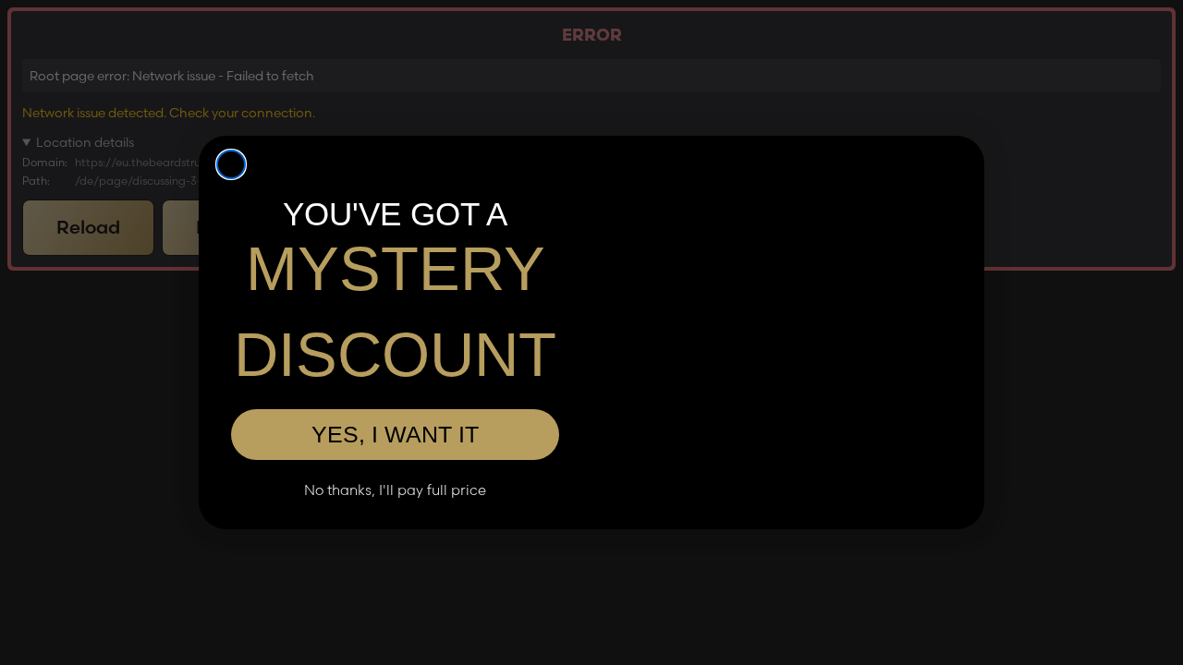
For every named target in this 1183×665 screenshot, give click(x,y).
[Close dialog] (231, 164)
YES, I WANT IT (395, 434)
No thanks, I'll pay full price (395, 490)
